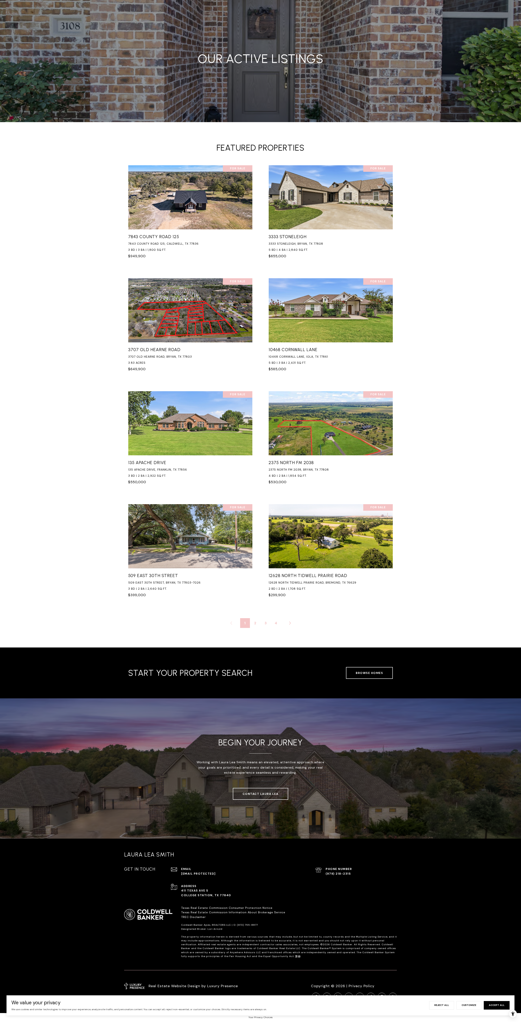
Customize (469, 1005)
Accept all (497, 1005)
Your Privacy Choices (260, 1017)
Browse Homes (369, 673)
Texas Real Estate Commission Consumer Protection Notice (227, 908)
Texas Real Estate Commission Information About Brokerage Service (233, 912)
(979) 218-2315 (338, 873)
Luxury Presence (222, 986)
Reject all (441, 1005)
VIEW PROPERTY (190, 214)
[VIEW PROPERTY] (190, 210)
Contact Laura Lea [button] (261, 794)
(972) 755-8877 (247, 925)
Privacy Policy (361, 986)
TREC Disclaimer (194, 917)
